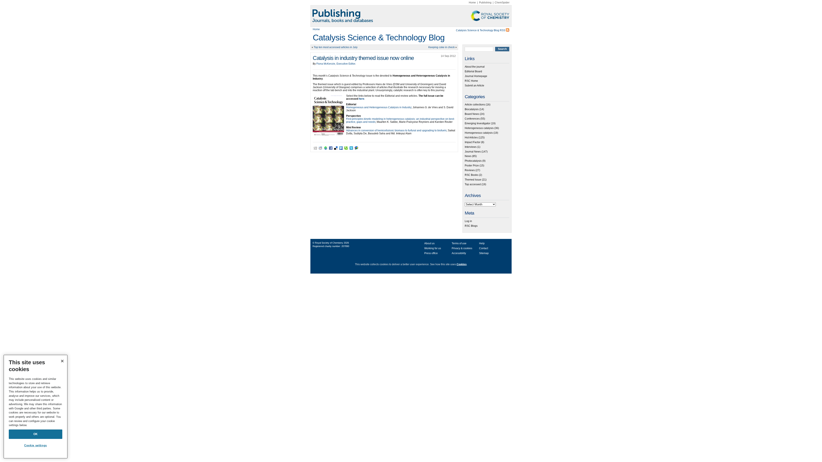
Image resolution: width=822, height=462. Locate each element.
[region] (35, 407)
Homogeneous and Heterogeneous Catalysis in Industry (378, 107)
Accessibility (459, 253)
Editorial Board (473, 71)
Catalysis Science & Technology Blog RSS (481, 30)
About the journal (475, 66)
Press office (431, 253)
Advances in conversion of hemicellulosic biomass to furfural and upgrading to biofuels (396, 130)
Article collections (475, 104)
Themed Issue (473, 179)
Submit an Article (474, 85)
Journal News (473, 151)
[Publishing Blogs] (411, 16)
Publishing (485, 2)
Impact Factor (472, 142)
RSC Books (471, 174)
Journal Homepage (476, 76)
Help (482, 243)
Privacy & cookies (462, 248)
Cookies (462, 264)
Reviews (470, 170)
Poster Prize (472, 165)
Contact (483, 248)
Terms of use (459, 243)
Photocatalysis (473, 160)
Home (472, 2)
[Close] (62, 361)
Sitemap (484, 253)
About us (429, 243)
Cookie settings (35, 445)
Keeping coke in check (441, 47)
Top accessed (473, 184)
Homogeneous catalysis (479, 132)
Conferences (472, 118)
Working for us (432, 248)
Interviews (471, 146)
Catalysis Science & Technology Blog (379, 37)
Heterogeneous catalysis (479, 128)
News (468, 156)
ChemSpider (502, 2)
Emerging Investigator (477, 123)
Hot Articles (471, 137)
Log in (468, 221)
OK (35, 434)
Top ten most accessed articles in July (335, 47)
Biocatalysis (472, 109)
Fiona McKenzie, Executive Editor (335, 63)
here (361, 98)
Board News (472, 114)
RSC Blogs (471, 225)
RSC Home (471, 80)
